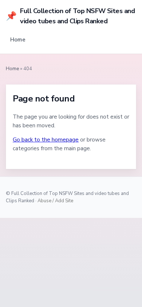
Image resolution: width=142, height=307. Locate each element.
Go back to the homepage (46, 139)
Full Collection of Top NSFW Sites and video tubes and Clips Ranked (70, 15)
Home (17, 39)
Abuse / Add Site (55, 201)
